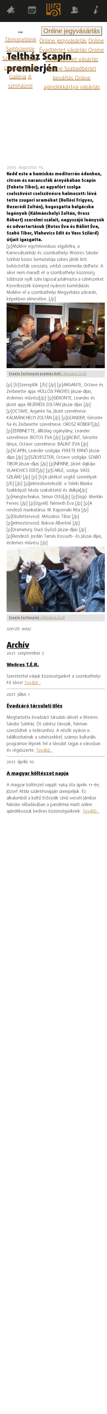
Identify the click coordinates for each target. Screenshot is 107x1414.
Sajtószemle (20, 49)
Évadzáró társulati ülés (35, 706)
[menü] (20, 32)
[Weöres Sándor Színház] (53, 11)
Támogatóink (20, 40)
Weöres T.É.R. (23, 665)
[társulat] (75, 11)
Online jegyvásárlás (63, 41)
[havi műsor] (32, 11)
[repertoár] (10, 11)
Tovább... (32, 683)
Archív (18, 646)
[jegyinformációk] (96, 11)
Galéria (17, 77)
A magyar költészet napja (38, 774)
